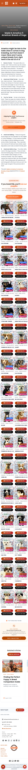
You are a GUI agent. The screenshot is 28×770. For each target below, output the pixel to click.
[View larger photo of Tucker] (12, 436)
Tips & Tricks (12, 25)
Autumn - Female (8, 345)
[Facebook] (3, 740)
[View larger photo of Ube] (12, 384)
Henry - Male (20, 397)
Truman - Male (21, 501)
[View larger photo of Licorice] (26, 514)
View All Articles (14, 654)
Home (3, 25)
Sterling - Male (7, 241)
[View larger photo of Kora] (26, 306)
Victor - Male (20, 371)
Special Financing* (3, 749)
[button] (6, 202)
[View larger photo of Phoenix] (26, 436)
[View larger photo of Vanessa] (26, 410)
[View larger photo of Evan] (26, 280)
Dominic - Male (7, 553)
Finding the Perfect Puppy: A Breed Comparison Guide (12, 679)
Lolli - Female (21, 605)
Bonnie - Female (8, 501)
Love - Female (7, 215)
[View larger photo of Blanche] (26, 202)
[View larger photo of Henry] (26, 384)
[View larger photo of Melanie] (12, 462)
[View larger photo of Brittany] (12, 592)
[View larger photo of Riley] (12, 566)
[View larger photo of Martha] (12, 514)
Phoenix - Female (21, 449)
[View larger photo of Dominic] (12, 540)
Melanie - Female (8, 475)
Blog (7, 25)
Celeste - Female (8, 267)
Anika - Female (21, 267)
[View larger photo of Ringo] (26, 540)
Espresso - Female (8, 319)
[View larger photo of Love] (12, 202)
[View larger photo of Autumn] (12, 332)
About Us (3, 752)
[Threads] (19, 740)
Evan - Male (20, 293)
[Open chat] (25, 767)
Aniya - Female (21, 475)
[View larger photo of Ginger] (26, 228)
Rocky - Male (7, 423)
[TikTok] (11, 740)
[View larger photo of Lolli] (26, 592)
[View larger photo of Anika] (26, 254)
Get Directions (7, 728)
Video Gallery (4, 756)
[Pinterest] (14, 740)
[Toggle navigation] (2, 3)
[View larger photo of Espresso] (12, 306)
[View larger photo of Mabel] (26, 332)
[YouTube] (6, 740)
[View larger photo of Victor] (26, 358)
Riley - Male (6, 579)
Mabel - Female (21, 345)
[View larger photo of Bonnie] (12, 488)
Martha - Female (8, 527)
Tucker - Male (7, 449)
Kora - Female (21, 319)
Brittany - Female (8, 605)
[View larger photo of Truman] (26, 488)
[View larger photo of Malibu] (12, 358)
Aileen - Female (7, 293)
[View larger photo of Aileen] (12, 280)
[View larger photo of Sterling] (12, 228)
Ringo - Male (20, 553)
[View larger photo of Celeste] (12, 254)
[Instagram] (9, 740)
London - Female (21, 579)
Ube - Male (6, 397)
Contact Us (4, 754)
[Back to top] (26, 710)
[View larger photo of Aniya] (26, 462)
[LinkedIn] (16, 740)
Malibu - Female (8, 371)
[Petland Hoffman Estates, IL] (6, 3)
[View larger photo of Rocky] (12, 410)
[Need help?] (3, 767)
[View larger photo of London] (26, 566)
